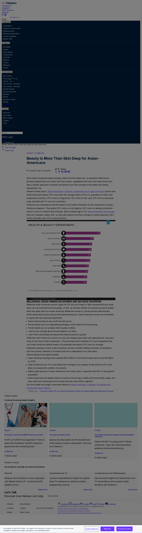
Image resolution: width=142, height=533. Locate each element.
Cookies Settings (91, 529)
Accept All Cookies (124, 529)
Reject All (107, 529)
